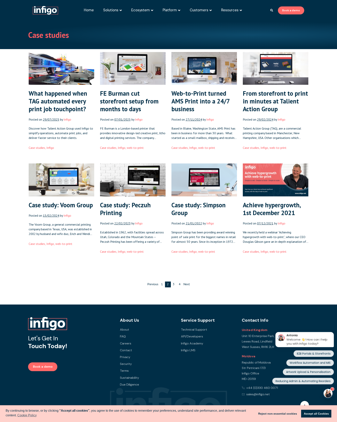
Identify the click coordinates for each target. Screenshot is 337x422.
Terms (124, 371)
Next (186, 284)
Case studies (37, 148)
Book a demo (291, 10)
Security (126, 364)
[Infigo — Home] (45, 10)
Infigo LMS (188, 350)
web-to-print (135, 148)
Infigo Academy (192, 343)
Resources (230, 10)
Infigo (50, 148)
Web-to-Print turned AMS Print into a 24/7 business (200, 101)
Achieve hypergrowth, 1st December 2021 (272, 209)
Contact (126, 350)
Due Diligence (129, 384)
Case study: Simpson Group (198, 209)
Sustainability (129, 378)
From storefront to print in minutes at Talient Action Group (275, 101)
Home (89, 10)
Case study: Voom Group (61, 205)
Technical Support (194, 330)
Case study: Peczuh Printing (125, 209)
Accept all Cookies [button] (316, 413)
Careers (125, 343)
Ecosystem (140, 10)
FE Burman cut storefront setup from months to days (129, 101)
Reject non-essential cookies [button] (277, 413)
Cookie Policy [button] (27, 415)
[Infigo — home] (47, 323)
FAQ (123, 336)
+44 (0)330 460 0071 (262, 388)
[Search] (272, 10)
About (124, 330)
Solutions (110, 10)
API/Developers (192, 336)
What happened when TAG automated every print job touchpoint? (58, 101)
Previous (152, 284)
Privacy (125, 357)
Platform (170, 10)
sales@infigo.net (258, 394)
